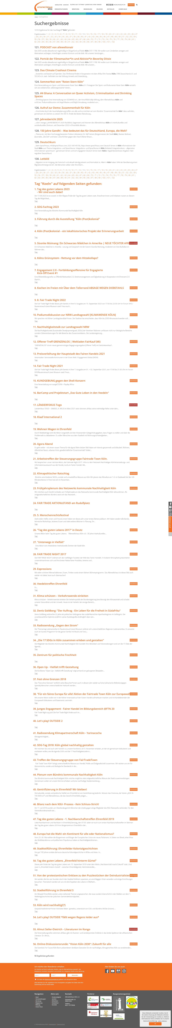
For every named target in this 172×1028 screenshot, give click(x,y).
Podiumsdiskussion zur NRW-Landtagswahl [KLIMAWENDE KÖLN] (76, 314)
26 (133, 34)
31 (48, 36)
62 (62, 39)
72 (99, 39)
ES (120, 4)
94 (81, 42)
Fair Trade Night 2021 (50, 365)
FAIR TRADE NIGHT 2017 (51, 554)
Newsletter (58, 5)
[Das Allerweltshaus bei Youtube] (109, 5)
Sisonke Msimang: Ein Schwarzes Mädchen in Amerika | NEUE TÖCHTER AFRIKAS (85, 243)
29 (41, 36)
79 (126, 39)
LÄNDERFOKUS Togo (49, 405)
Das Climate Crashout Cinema (58, 70)
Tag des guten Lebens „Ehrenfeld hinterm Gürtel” (66, 860)
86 (51, 42)
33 (56, 36)
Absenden (75, 975)
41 (86, 36)
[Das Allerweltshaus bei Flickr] (111, 5)
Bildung (100, 9)
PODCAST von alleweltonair (56, 47)
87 (54, 42)
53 (131, 36)
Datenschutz (61, 1024)
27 (136, 34)
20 (110, 34)
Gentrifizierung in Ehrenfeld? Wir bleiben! (62, 789)
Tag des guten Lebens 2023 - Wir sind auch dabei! (53, 190)
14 (87, 34)
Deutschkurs (48, 142)
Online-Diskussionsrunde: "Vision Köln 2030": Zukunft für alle (74, 944)
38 (74, 36)
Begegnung (88, 9)
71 (96, 39)
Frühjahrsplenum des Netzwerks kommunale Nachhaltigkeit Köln (76, 488)
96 (88, 42)
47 (108, 36)
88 (58, 42)
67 (81, 39)
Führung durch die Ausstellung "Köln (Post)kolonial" (68, 219)
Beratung (75, 9)
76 (114, 39)
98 (96, 42)
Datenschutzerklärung (51, 979)
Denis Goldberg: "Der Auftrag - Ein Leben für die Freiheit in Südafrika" (79, 610)
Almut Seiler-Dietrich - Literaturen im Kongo (63, 929)
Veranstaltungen (61, 9)
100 (103, 42)
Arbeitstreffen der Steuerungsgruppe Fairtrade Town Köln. (72, 458)
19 (106, 34)
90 (66, 42)
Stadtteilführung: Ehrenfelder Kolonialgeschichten (67, 848)
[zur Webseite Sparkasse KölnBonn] (92, 1013)
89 (62, 42)
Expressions (44, 569)
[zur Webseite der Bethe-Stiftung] (105, 1014)
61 (58, 39)
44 (97, 36)
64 (69, 39)
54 (135, 36)
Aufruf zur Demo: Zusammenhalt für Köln (65, 107)
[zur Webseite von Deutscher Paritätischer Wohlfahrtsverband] (105, 1006)
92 (73, 42)
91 (69, 42)
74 (107, 39)
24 (125, 34)
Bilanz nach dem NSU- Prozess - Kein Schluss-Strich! (68, 804)
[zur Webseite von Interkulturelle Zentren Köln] (131, 1003)
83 (39, 42)
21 (114, 34)
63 (66, 39)
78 (122, 39)
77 (118, 39)
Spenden (131, 5)
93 (77, 42)
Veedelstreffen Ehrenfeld (52, 583)
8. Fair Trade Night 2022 (51, 300)
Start (37, 997)
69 (88, 39)
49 (116, 36)
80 (130, 39)
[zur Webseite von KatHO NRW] (118, 1017)
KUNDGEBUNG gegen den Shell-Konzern (61, 380)
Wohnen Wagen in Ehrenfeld (54, 429)
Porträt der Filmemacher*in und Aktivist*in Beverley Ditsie (75, 58)
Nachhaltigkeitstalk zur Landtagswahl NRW (63, 327)
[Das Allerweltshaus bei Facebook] (107, 5)
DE (114, 4)
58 (47, 39)
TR (124, 4)
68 (84, 39)
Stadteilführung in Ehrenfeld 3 (55, 890)
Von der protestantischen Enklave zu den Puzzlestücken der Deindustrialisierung (85, 875)
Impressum (52, 1024)
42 (89, 36)
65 (73, 39)
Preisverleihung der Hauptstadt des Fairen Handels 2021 (71, 353)
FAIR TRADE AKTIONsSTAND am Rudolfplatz (63, 503)
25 (129, 34)
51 (123, 36)
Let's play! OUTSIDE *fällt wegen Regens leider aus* (68, 917)
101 (108, 42)
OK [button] (155, 1024)
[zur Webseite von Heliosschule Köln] (118, 1004)
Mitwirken (55, 1001)
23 (121, 34)
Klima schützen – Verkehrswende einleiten (62, 595)
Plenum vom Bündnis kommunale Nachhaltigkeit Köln (70, 774)
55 (35, 39)
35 (63, 36)
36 (67, 36)
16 (95, 34)
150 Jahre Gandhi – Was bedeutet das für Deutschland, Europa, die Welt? (83, 130)
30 (44, 36)
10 (72, 34)
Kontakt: (66, 5)
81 (133, 39)
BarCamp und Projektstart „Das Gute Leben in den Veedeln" (73, 392)
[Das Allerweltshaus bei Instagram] (113, 5)
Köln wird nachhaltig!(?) (51, 905)
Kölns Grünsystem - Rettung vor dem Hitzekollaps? (67, 258)
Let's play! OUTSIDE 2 (50, 721)
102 (113, 42)
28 (37, 36)
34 (59, 36)
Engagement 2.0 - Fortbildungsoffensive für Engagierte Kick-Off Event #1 (70, 271)
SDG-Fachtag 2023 (48, 207)
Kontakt (54, 1005)
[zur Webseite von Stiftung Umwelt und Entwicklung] (105, 1000)
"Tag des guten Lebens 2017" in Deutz (59, 530)
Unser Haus (123, 9)
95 (84, 42)
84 (43, 42)
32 (52, 36)
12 (80, 34)
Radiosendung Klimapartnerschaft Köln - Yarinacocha (69, 733)
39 (78, 36)
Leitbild (44, 158)
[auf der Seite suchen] (137, 5)
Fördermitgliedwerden (56, 998)
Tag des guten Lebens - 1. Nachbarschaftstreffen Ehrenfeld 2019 (75, 819)
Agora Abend (45, 444)
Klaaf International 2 (49, 417)
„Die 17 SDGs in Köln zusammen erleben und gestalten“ (70, 640)
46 (105, 36)
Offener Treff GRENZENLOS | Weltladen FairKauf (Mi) (69, 341)
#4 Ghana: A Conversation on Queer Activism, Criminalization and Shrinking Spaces (83, 94)
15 (91, 34)
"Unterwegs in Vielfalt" (50, 542)
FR (118, 4)
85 (47, 42)
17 (99, 34)
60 (54, 39)
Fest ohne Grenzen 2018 (51, 679)
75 (111, 39)
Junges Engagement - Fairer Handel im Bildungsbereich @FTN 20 (75, 708)
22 (118, 34)
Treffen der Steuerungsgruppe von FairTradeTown (67, 760)
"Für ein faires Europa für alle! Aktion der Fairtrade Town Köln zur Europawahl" (84, 694)
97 (92, 42)
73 (103, 39)
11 (76, 34)
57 (43, 39)
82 (35, 42)
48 (112, 36)
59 (51, 39)
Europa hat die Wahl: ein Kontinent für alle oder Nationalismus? (75, 833)
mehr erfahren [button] (162, 1021)
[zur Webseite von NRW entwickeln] (92, 1000)
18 (102, 34)
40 (82, 36)
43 (93, 36)
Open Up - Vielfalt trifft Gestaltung (58, 667)
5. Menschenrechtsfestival (53, 515)
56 (39, 39)
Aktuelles (110, 9)
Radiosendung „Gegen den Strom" (57, 625)
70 (92, 39)
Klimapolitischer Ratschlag (53, 473)
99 (99, 42)
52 (127, 36)
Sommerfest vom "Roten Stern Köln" (62, 81)
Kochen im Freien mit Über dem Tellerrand (80, 288)
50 (120, 36)
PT (122, 4)
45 (101, 36)
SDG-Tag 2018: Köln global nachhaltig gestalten (65, 745)
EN (116, 4)
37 (71, 36)
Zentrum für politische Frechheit (56, 655)
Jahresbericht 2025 (51, 119)
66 (77, 39)
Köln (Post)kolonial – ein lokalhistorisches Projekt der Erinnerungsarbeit (80, 231)
